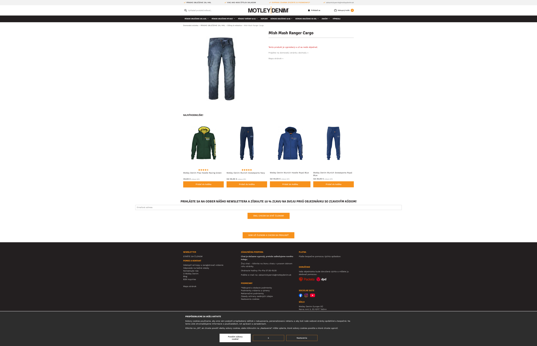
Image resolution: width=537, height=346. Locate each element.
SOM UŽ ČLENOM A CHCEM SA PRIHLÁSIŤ (268, 235)
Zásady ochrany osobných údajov (257, 296)
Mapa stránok (189, 286)
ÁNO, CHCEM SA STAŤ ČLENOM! (268, 216)
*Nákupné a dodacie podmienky (256, 288)
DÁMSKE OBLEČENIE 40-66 (280, 19)
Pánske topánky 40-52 (247, 19)
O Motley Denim (190, 273)
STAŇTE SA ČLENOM (192, 256)
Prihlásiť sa (315, 10)
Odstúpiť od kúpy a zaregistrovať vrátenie (203, 265)
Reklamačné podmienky (252, 293)
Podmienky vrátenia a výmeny (255, 290)
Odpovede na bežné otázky (196, 268)
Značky (325, 19)
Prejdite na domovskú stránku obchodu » (288, 53)
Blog (185, 276)
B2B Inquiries (189, 279)
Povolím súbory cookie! (235, 338)
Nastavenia (302, 338)
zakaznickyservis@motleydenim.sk (340, 2)
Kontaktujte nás (190, 271)
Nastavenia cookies (250, 299)
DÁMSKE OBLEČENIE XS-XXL (306, 19)
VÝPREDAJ (337, 19)
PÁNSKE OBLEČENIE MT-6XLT (222, 19)
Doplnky (264, 19)
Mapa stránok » (275, 58)
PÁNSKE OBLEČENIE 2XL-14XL (196, 19)
